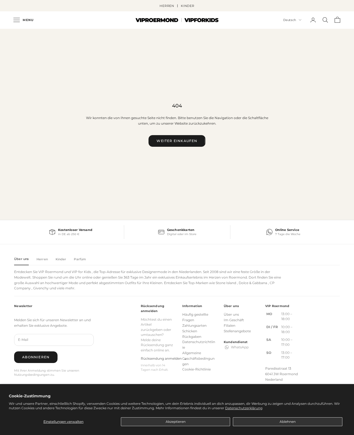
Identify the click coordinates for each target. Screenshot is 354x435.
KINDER (187, 6)
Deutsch (289, 20)
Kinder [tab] (61, 259)
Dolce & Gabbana (253, 283)
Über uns (231, 314)
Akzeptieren (176, 421)
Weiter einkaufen (177, 141)
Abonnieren (36, 357)
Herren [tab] (42, 259)
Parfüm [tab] (80, 259)
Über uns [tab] (21, 259)
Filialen (229, 325)
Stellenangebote (237, 331)
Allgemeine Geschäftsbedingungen (198, 358)
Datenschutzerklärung (243, 408)
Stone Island (226, 283)
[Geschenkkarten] (177, 232)
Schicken (189, 331)
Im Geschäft (234, 320)
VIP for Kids (81, 272)
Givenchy (41, 288)
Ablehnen (288, 421)
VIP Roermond (50, 272)
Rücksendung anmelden (164, 358)
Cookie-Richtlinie (196, 369)
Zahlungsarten (194, 325)
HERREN (167, 6)
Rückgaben (191, 336)
